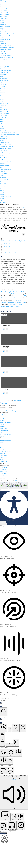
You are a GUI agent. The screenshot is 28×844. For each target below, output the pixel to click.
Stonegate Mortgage (16, 304)
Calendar (2, 92)
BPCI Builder (3, 88)
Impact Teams (3, 24)
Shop (1, 102)
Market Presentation (5, 49)
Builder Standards (5, 39)
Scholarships (3, 32)
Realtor (2, 41)
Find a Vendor (4, 16)
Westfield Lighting (15, 306)
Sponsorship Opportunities (7, 34)
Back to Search (4, 222)
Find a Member (4, 12)
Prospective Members (6, 55)
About (1, 69)
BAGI (24, 207)
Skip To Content (4, 831)
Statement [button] (3, 522)
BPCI (1, 82)
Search (2, 465)
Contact (2, 424)
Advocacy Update (4, 67)
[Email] (7, 329)
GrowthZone (17, 400)
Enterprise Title (22, 296)
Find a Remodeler (4, 14)
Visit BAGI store (4, 103)
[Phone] (4, 329)
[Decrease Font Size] (1, 706)
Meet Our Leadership (5, 70)
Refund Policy (3, 471)
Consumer (3, 7)
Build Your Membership (6, 57)
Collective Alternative (20, 481)
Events (2, 22)
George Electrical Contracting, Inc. (16, 302)
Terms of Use (3, 467)
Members (2, 20)
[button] (0, 490)
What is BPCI (3, 86)
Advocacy (2, 65)
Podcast (2, 100)
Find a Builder (3, 8)
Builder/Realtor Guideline (7, 47)
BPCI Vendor (3, 90)
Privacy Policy (3, 469)
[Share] (23, 234)
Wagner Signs (5, 306)
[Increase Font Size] (1, 703)
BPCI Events (3, 84)
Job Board (2, 28)
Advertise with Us (4, 80)
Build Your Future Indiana (7, 30)
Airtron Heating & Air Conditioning (11, 292)
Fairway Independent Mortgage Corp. (12, 298)
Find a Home (3, 10)
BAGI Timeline (3, 76)
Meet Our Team (4, 72)
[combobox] (14, 485)
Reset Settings (4, 833)
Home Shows (3, 18)
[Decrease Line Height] (1, 723)
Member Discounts (5, 26)
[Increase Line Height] (1, 719)
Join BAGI (2, 61)
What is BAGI (3, 59)
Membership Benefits (6, 63)
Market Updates (4, 43)
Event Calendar (4, 419)
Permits (2, 96)
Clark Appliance (15, 294)
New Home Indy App (5, 45)
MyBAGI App (3, 38)
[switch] (0, 560)
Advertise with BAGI (5, 422)
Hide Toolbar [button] (3, 524)
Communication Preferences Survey (9, 36)
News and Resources (5, 98)
